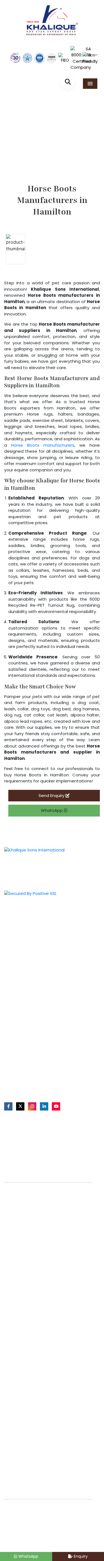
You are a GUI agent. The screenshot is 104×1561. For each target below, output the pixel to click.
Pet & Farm (19, 929)
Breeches (17, 1022)
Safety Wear (20, 947)
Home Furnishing (24, 938)
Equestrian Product (27, 921)
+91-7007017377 (25, 1071)
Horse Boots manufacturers (43, 445)
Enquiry (80, 1556)
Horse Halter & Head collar (34, 995)
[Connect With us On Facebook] (8, 1106)
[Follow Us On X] (20, 1106)
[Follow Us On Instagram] (32, 1106)
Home (23, 148)
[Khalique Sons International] (52, 18)
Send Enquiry (52, 795)
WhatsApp (52, 810)
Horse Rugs (19, 986)
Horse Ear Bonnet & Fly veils (35, 1004)
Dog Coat (17, 1031)
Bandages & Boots (26, 1013)
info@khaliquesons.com (33, 1082)
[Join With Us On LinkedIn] (44, 1106)
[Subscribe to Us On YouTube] (56, 1106)
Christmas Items (24, 956)
